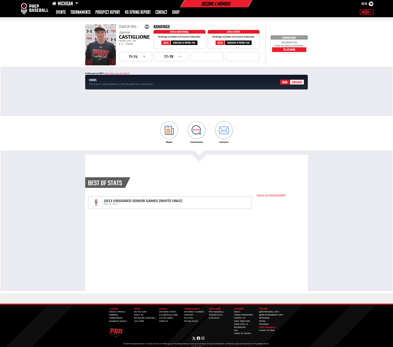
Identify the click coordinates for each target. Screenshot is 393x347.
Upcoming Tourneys (194, 311)
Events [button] (61, 12)
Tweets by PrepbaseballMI (270, 195)
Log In (364, 4)
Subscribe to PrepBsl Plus (184, 43)
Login (284, 82)
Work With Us (241, 324)
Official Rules (191, 321)
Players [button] (113, 308)
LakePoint (189, 315)
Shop (176, 12)
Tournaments (80, 12)
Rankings (113, 315)
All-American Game (168, 315)
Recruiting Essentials (145, 318)
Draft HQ (138, 315)
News (137, 308)
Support (239, 308)
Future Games (166, 318)
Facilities (188, 318)
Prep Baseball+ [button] (267, 327)
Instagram (264, 318)
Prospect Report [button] (107, 12)
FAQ (235, 330)
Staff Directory (242, 321)
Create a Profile (117, 311)
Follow (263, 308)
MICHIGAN (66, 4)
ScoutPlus (214, 318)
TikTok (262, 321)
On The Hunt (140, 311)
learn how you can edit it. (117, 73)
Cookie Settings (267, 330)
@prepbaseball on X (269, 311)
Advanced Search (118, 321)
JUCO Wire (139, 321)
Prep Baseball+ (216, 311)
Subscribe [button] (215, 308)
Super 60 (163, 321)
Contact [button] (161, 12)
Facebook (264, 324)
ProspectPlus (216, 315)
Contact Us (239, 318)
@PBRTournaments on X (271, 315)
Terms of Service (242, 333)
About (237, 311)
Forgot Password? (243, 315)
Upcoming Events (167, 311)
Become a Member (215, 4)
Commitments (116, 318)
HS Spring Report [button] (138, 12)
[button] (169, 132)
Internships (240, 327)
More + (367, 12)
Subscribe (297, 82)
